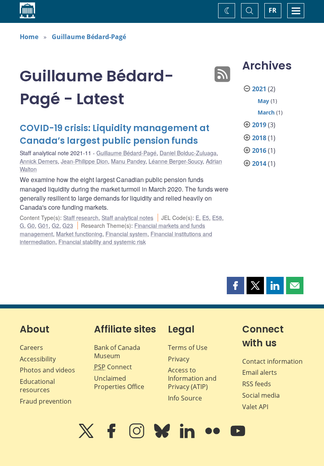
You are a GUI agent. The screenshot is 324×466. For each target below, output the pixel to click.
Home (29, 36)
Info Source (185, 398)
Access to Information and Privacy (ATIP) (192, 378)
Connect (113, 367)
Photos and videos (47, 370)
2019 (259, 124)
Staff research (80, 218)
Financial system (126, 234)
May (263, 101)
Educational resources (37, 385)
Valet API (255, 406)
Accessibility (38, 359)
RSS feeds (256, 384)
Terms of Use (187, 347)
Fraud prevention (46, 401)
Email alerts (259, 372)
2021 (259, 89)
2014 (259, 163)
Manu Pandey (128, 161)
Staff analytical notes (127, 218)
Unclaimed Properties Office (119, 382)
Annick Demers (39, 161)
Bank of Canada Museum (117, 351)
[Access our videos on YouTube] (238, 436)
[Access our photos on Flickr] (213, 436)
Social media (261, 395)
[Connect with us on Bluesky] (162, 436)
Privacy (178, 359)
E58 (217, 218)
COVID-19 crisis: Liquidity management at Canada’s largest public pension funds (114, 134)
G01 (43, 225)
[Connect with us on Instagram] (137, 436)
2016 (259, 150)
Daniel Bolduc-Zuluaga (188, 153)
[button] (235, 285)
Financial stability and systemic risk (102, 242)
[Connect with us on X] (87, 436)
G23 (67, 225)
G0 (31, 225)
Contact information (272, 361)
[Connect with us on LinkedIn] (188, 436)
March (266, 112)
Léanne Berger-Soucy (176, 161)
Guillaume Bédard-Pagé (89, 36)
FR (273, 10)
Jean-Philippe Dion (84, 161)
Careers (31, 347)
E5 (205, 218)
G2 (55, 225)
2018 (259, 137)
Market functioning (79, 234)
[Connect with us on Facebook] (112, 436)
